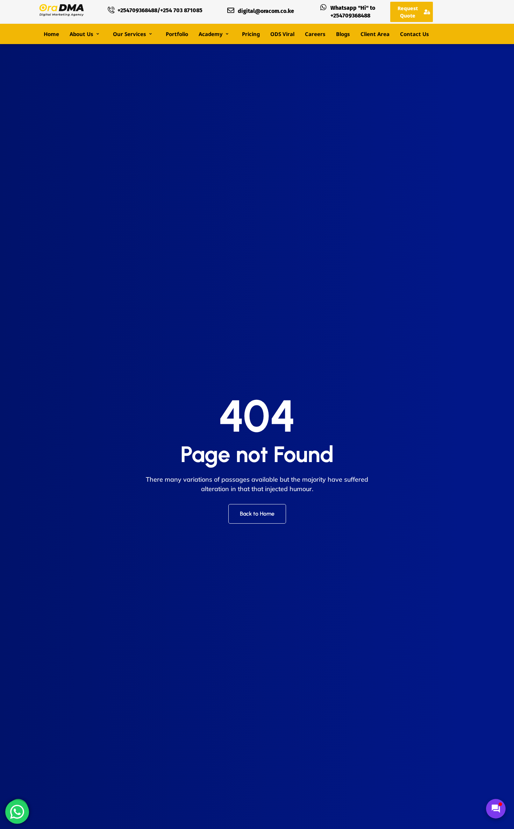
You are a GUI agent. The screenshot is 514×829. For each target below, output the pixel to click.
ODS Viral (282, 33)
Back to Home (257, 513)
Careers (315, 33)
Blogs (343, 33)
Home (51, 33)
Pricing (251, 33)
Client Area (375, 33)
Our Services (129, 33)
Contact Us (414, 33)
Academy (211, 33)
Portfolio (177, 33)
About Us (81, 33)
